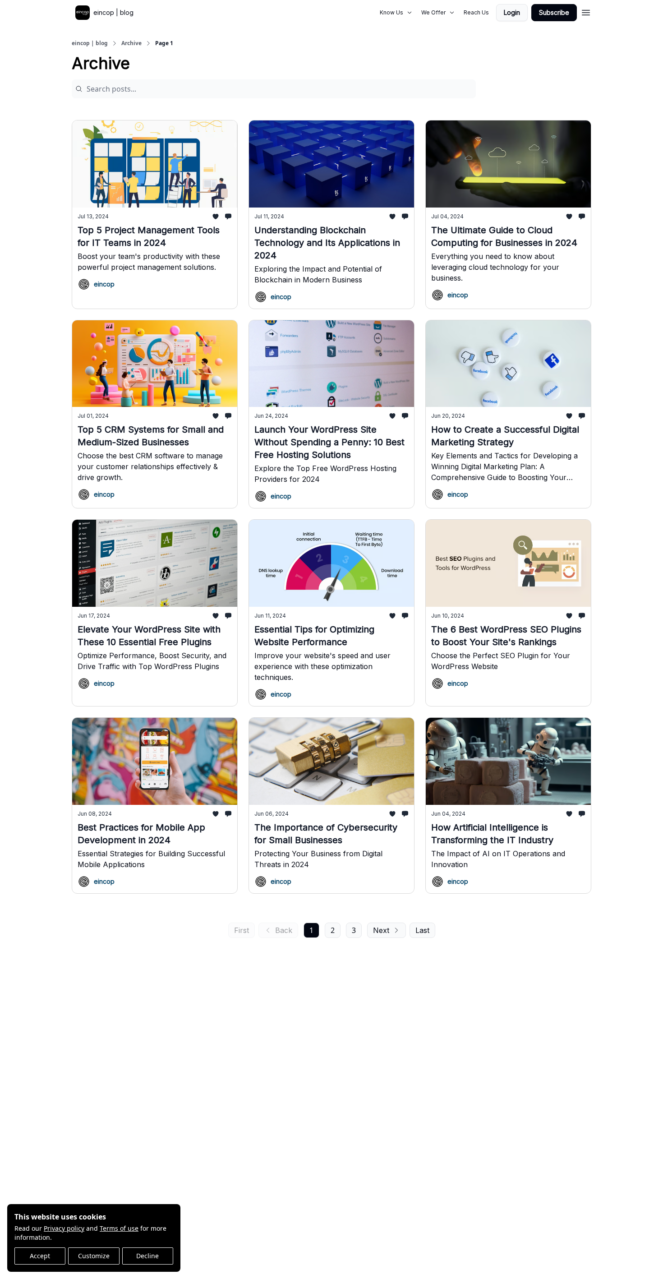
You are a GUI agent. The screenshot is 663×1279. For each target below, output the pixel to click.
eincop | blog (90, 43)
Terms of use (119, 1228)
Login (512, 12)
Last (422, 930)
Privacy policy (64, 1228)
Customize (94, 1255)
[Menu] (585, 11)
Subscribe (554, 12)
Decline (147, 1255)
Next (381, 930)
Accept (40, 1255)
